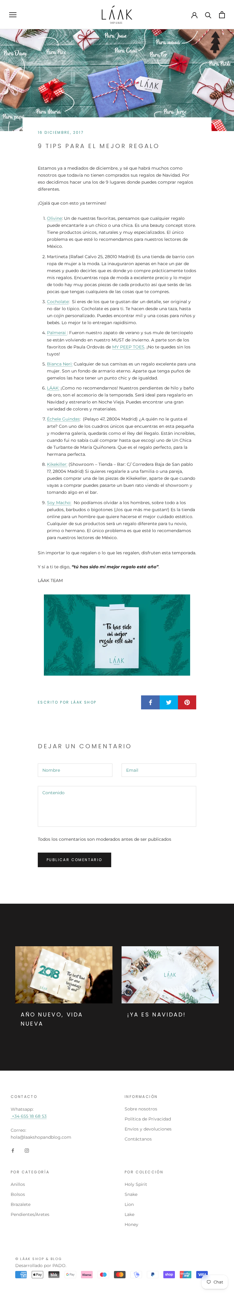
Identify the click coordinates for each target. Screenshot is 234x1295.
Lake (129, 1214)
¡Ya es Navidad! (156, 1014)
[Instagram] (27, 1150)
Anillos (18, 1184)
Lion (129, 1204)
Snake (131, 1194)
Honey (131, 1224)
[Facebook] (13, 1150)
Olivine (54, 218)
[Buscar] (208, 15)
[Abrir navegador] (12, 14)
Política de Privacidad (148, 1119)
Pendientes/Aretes (30, 1214)
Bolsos (18, 1194)
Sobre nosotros (141, 1109)
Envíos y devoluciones (148, 1129)
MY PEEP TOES (128, 347)
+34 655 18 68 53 (29, 1116)
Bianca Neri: (60, 364)
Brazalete (20, 1204)
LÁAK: (53, 388)
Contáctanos (138, 1139)
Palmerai (57, 332)
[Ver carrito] (222, 14)
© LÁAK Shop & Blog (38, 1258)
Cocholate (58, 301)
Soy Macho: (59, 502)
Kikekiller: (57, 464)
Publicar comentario (74, 859)
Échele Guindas (63, 419)
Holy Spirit (136, 1184)
